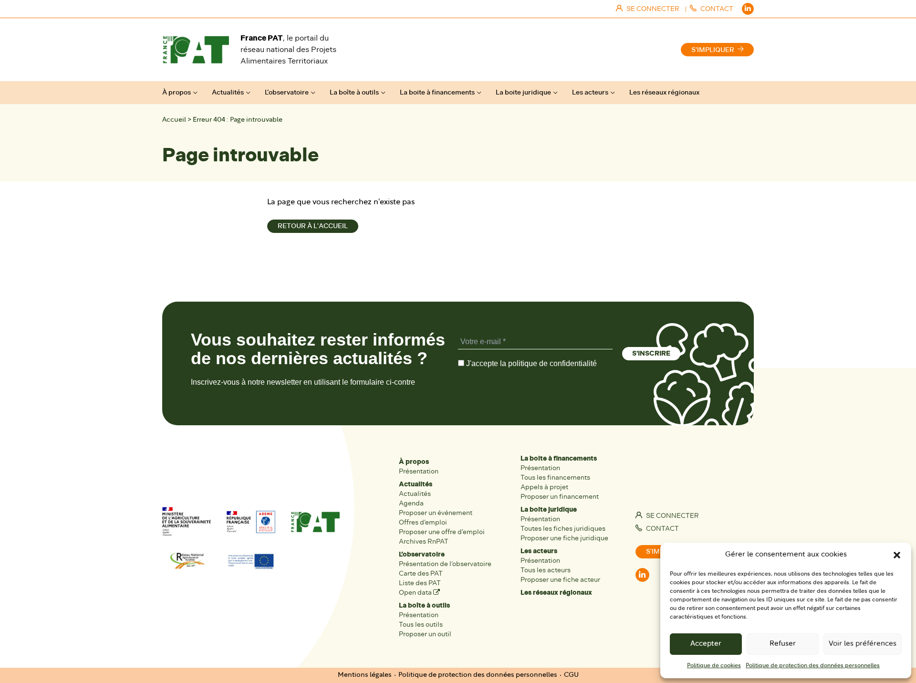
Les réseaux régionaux (664, 92)
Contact (662, 529)
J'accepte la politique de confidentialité (530, 363)
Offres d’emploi (423, 522)
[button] (897, 555)
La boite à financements (437, 92)
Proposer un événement (435, 513)
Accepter (705, 644)
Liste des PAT (420, 583)
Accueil (174, 120)
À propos (176, 92)
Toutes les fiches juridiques (562, 529)
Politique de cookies (714, 666)
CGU (571, 675)
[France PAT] (195, 49)
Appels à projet (544, 487)
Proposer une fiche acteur (560, 580)
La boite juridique (523, 92)
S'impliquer (712, 50)
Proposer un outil (425, 634)
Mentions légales (365, 675)
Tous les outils (421, 624)
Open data (416, 592)
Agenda (411, 503)
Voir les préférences (862, 644)
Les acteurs (590, 92)
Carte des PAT (421, 573)
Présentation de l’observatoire (445, 564)
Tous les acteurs (545, 570)
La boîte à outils (354, 92)
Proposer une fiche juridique (564, 538)
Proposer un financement (559, 497)
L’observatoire (287, 92)
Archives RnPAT (423, 541)
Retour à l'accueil (313, 226)
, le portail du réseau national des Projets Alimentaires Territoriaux (288, 49)
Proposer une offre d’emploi (442, 532)
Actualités (228, 92)
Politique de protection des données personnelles (813, 666)
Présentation (418, 471)
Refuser (783, 644)
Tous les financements (555, 477)
